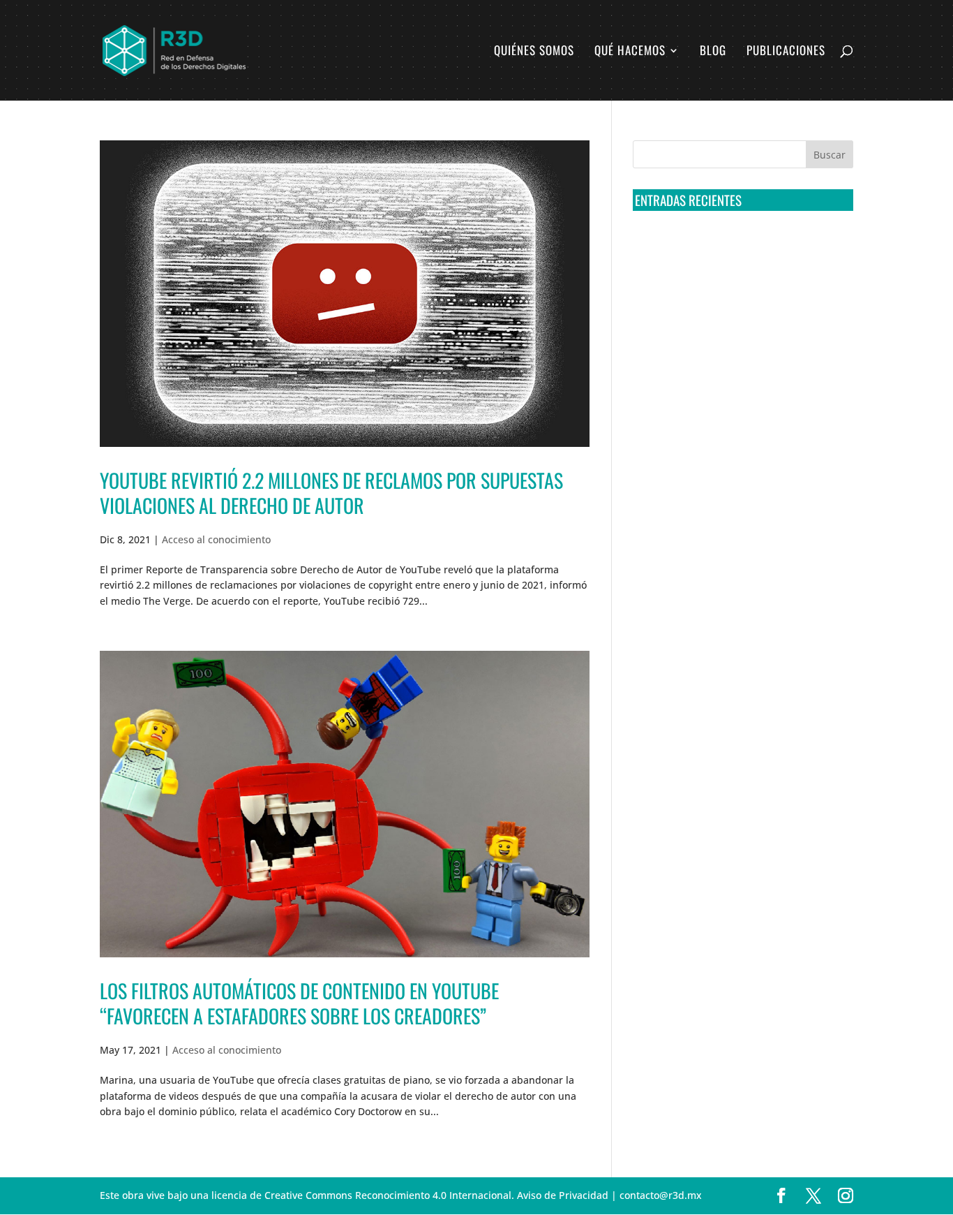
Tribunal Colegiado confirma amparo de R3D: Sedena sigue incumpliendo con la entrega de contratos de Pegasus (740, 248)
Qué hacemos (630, 52)
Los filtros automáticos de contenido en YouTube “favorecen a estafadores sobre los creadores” (299, 1003)
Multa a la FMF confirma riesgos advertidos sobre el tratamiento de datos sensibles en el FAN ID (738, 299)
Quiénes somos (534, 52)
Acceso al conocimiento (216, 539)
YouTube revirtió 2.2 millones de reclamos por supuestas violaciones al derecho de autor (331, 493)
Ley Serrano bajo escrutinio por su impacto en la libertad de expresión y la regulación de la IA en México (740, 403)
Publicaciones (785, 52)
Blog (713, 52)
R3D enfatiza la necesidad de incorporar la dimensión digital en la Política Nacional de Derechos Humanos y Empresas (734, 455)
